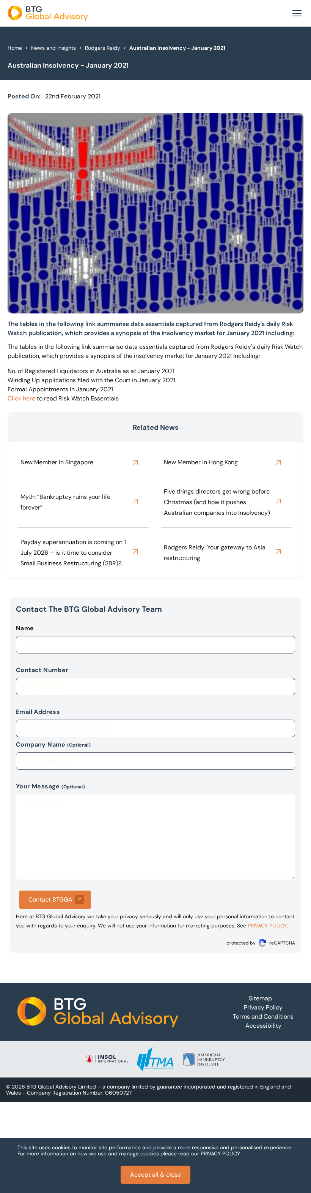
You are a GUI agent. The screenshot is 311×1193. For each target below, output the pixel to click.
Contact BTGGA (50, 899)
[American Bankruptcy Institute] (204, 1059)
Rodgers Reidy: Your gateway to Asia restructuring (214, 552)
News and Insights (53, 48)
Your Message (50, 786)
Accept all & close (155, 1175)
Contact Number (42, 670)
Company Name (53, 744)
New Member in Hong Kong (201, 462)
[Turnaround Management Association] (155, 1059)
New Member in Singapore (56, 462)
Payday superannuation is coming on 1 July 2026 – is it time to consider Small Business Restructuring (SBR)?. (73, 552)
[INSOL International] (107, 1059)
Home (15, 48)
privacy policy (267, 925)
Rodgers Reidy (102, 48)
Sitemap (260, 998)
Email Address (38, 712)
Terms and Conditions (263, 1017)
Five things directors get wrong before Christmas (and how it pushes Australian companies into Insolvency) (217, 502)
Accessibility (263, 1026)
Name (25, 628)
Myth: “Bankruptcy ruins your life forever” (65, 502)
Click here (21, 398)
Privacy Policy (263, 1007)
